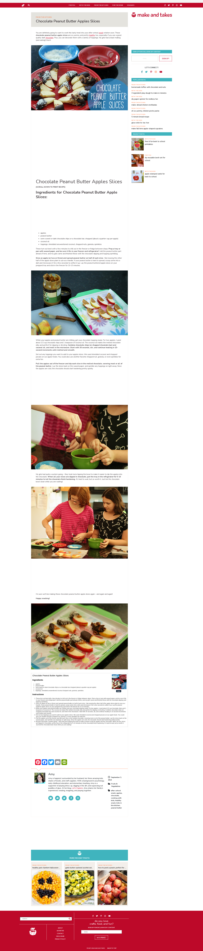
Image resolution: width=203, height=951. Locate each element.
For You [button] (72, 5)
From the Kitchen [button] (101, 5)
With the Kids (136, 90)
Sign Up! (165, 58)
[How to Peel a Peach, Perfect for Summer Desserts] (112, 887)
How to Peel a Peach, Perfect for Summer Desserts (112, 867)
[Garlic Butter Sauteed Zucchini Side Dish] (79, 887)
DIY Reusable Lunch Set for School (155, 159)
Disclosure (60, 936)
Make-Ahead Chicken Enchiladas (144, 105)
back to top (111, 948)
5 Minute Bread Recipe (140, 116)
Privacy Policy (60, 939)
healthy (92, 35)
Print (118, 691)
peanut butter (116, 808)
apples (119, 793)
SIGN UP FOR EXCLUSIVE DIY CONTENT (101, 927)
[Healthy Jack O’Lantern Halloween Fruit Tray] (46, 887)
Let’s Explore (77, 788)
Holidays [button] (130, 5)
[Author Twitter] (64, 798)
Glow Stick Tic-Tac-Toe (140, 122)
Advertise (60, 930)
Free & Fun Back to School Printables (155, 143)
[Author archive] (50, 798)
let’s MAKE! (101, 937)
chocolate (49, 38)
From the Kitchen (44, 17)
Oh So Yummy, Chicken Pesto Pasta (145, 111)
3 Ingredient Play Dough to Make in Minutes (148, 93)
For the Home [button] (117, 5)
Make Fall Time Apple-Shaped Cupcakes (147, 128)
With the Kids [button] (84, 5)
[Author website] (57, 798)
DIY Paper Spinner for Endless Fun (144, 99)
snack (101, 33)
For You (148, 155)
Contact (60, 933)
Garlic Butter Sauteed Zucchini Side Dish (79, 867)
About (60, 928)
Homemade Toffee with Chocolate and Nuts (148, 87)
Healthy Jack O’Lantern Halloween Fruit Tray (46, 867)
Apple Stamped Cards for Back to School (155, 175)
